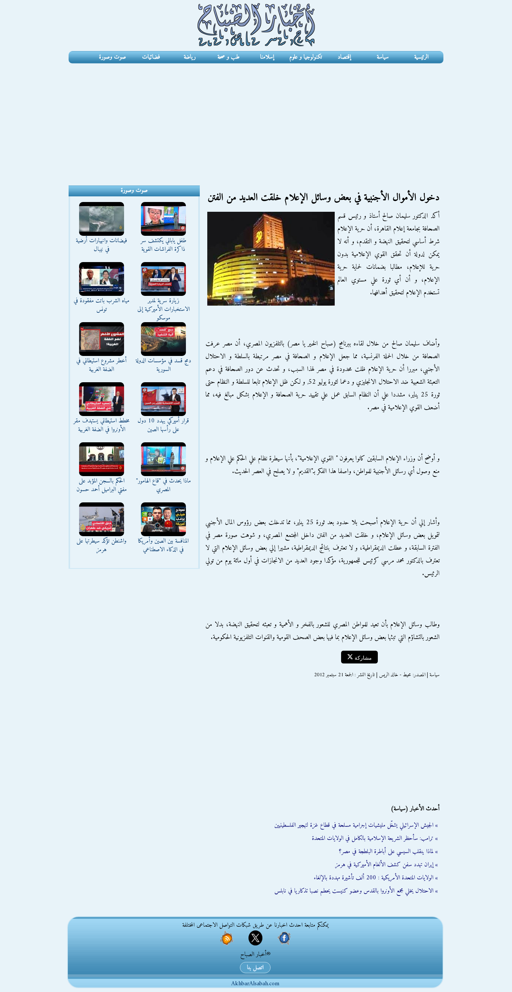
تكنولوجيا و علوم (305, 57)
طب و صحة (228, 57)
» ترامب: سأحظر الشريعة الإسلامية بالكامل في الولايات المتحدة (375, 838)
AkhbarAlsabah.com (255, 983)
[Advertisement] (256, 119)
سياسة (383, 57)
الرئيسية (421, 57)
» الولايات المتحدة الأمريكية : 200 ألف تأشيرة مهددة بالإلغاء (376, 878)
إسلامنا (267, 57)
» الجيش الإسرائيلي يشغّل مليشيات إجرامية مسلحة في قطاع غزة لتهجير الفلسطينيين (356, 825)
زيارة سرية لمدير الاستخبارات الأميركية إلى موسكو (163, 309)
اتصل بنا (255, 967)
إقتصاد (344, 57)
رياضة (190, 57)
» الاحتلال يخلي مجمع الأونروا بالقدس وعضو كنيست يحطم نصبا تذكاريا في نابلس (356, 891)
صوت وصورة (112, 57)
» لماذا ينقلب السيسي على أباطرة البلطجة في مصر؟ (388, 851)
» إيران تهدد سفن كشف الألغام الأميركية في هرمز (386, 864)
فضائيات (151, 57)
